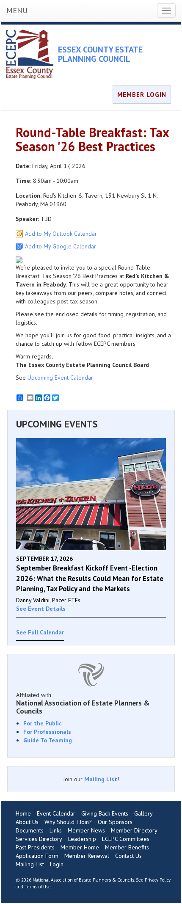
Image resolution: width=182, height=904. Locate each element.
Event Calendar (56, 813)
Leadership (82, 839)
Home (23, 813)
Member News (86, 830)
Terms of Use (38, 887)
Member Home (80, 847)
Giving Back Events (104, 813)
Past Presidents (35, 847)
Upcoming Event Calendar (60, 377)
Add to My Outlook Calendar (61, 233)
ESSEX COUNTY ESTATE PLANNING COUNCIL (100, 54)
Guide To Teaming (47, 740)
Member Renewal (86, 856)
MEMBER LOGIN (141, 95)
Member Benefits (127, 847)
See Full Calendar (40, 632)
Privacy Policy (158, 880)
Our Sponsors (115, 822)
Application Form (37, 856)
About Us (27, 822)
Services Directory (39, 839)
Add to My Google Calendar (60, 246)
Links (56, 830)
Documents (30, 830)
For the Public (42, 723)
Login (56, 864)
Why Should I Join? (68, 822)
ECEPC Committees (125, 839)
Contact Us (128, 856)
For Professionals (47, 732)
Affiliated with (83, 703)
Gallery (143, 813)
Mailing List (100, 779)
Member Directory (134, 830)
